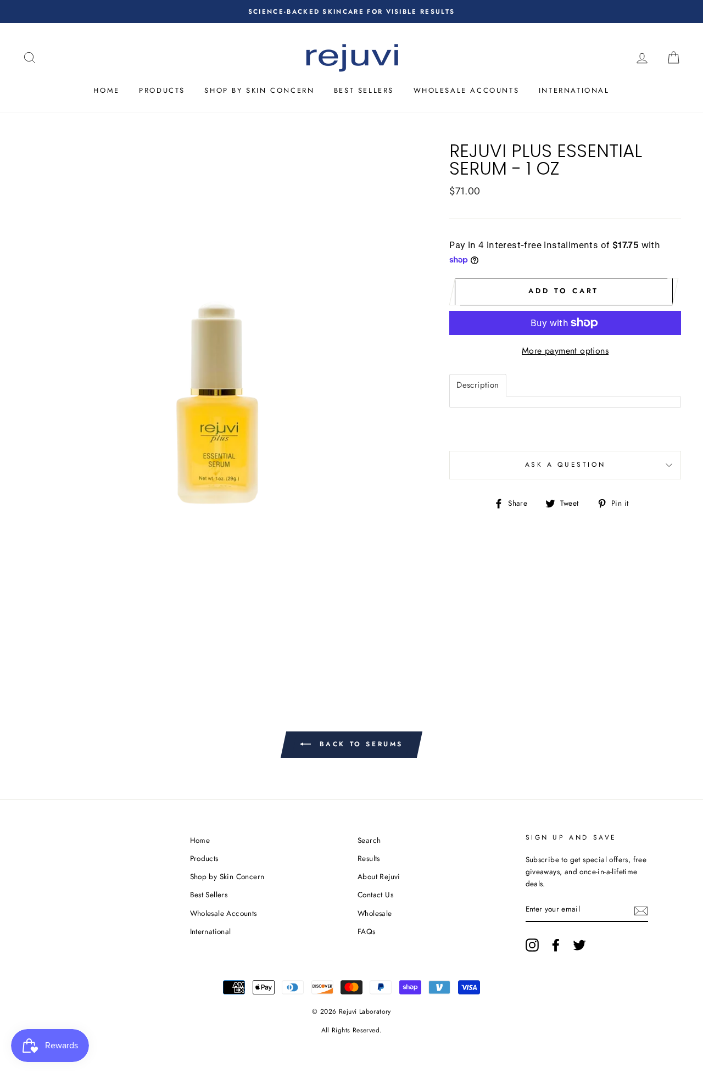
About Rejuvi (379, 876)
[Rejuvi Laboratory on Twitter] (579, 945)
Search (369, 840)
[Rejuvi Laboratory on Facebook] (555, 945)
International (574, 90)
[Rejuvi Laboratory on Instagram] (532, 945)
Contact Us (375, 894)
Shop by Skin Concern (259, 90)
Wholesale (375, 913)
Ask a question (565, 465)
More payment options (565, 350)
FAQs (367, 931)
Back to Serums (359, 744)
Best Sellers (364, 90)
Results (369, 858)
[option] (351, 11)
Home (106, 90)
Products (162, 90)
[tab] (477, 385)
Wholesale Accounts (467, 90)
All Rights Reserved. (351, 1030)
